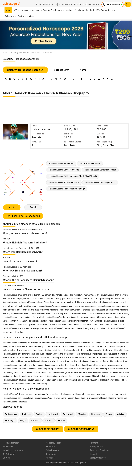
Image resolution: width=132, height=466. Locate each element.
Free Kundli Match (11, 443)
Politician (26, 414)
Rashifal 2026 (80, 4)
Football (48, 420)
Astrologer (10, 420)
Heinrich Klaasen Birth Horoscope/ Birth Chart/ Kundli (73, 176)
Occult (46, 10)
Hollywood (53, 414)
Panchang (79, 10)
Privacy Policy (96, 446)
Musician (82, 414)
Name (83, 69)
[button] (10, 35)
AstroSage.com (79, 462)
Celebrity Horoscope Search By (25, 69)
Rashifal (46, 4)
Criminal (120, 414)
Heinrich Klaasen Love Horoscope (64, 170)
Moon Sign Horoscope (13, 450)
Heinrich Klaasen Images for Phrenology (67, 189)
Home (38, 4)
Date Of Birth (61, 69)
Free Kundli (8, 446)
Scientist (35, 420)
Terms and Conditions (99, 450)
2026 (15, 10)
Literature (95, 414)
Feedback (50, 446)
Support (93, 454)
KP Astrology (9, 454)
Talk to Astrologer (112, 4)
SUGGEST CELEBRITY (47, 429)
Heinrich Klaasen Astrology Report (100, 182)
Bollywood (68, 414)
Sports (109, 414)
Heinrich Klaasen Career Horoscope (100, 170)
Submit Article (52, 450)
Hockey (61, 420)
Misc (31, 16)
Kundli (54, 4)
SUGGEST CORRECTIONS (81, 429)
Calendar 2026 (93, 4)
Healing (68, 10)
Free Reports (57, 10)
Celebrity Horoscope (19, 52)
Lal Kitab (90, 10)
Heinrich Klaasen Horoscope (61, 163)
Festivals (22, 16)
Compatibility (107, 10)
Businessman (11, 414)
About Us (50, 458)
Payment (94, 443)
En (127, 4)
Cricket (39, 414)
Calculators (10, 16)
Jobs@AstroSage (98, 458)
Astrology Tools (53, 443)
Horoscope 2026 (65, 4)
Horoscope (25, 10)
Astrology (36, 10)
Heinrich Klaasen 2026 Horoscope (64, 182)
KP (97, 10)
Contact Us (51, 454)
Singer (23, 420)
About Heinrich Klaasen (89, 163)
